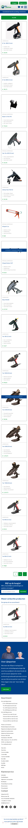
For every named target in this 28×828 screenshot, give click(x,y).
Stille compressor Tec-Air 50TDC (9, 739)
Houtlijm (3, 763)
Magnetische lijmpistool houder (8, 729)
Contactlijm (4, 754)
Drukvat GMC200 (5, 735)
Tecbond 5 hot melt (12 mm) (9, 714)
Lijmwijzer (3, 775)
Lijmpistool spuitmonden (7, 731)
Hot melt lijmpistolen (6, 701)
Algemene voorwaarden (7, 779)
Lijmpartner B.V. (5, 794)
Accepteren (14, 824)
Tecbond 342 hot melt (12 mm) (10, 716)
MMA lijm (3, 765)
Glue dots (3, 748)
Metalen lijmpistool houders (8, 726)
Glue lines (3, 750)
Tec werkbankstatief (6, 744)
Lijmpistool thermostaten (7, 733)
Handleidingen (4, 777)
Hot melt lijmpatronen (6, 712)
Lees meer (6, 689)
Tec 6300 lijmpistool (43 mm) (10, 710)
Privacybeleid (4, 788)
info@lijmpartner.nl (5, 803)
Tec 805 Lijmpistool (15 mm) (9, 705)
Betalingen (3, 781)
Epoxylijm (3, 758)
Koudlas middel (5, 761)
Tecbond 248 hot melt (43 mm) (10, 721)
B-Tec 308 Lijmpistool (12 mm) (10, 703)
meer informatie (19, 821)
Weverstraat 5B (5, 796)
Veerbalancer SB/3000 (6, 737)
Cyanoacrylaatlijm (5, 756)
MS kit (2, 767)
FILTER (14, 17)
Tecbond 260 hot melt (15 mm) (10, 718)
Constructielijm (5, 752)
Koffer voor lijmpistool (6, 742)
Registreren (23, 3)
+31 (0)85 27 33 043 (6, 800)
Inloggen (14, 3)
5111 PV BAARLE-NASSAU (7, 798)
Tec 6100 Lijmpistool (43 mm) (10, 707)
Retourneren (4, 786)
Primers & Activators (6, 724)
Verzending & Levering (6, 783)
